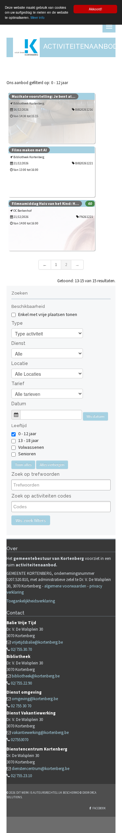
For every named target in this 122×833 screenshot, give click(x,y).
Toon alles (23, 464)
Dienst (18, 343)
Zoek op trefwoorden (35, 474)
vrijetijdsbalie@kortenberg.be (37, 642)
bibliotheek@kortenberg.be (36, 676)
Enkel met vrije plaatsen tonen (47, 314)
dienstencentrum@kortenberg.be (40, 768)
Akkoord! (95, 8)
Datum (18, 403)
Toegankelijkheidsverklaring (31, 601)
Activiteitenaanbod (80, 46)
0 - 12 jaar (27, 433)
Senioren (27, 454)
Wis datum (95, 416)
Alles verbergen (52, 464)
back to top (61, 825)
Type (17, 323)
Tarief (17, 383)
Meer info (38, 17)
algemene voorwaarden (65, 586)
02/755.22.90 (21, 683)
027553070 (19, 739)
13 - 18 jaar (28, 440)
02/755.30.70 (21, 649)
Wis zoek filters (31, 520)
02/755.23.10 (21, 775)
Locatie (19, 363)
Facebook (99, 808)
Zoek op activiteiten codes (41, 496)
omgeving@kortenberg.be (35, 698)
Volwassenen (31, 447)
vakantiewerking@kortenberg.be (40, 732)
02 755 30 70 (21, 706)
